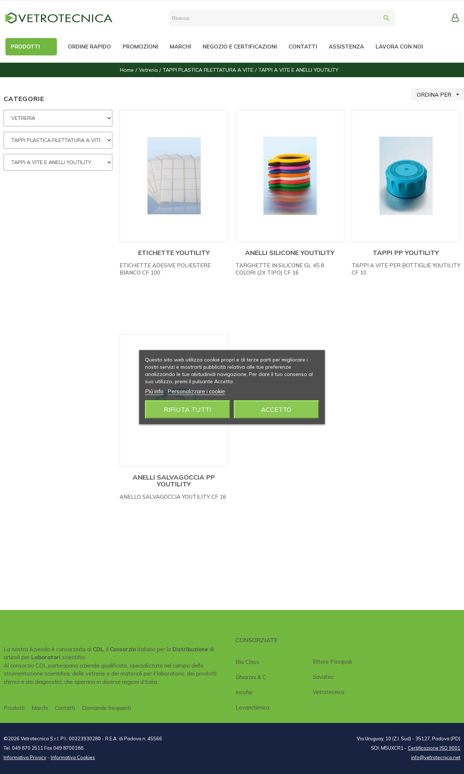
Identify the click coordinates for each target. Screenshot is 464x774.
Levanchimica (252, 707)
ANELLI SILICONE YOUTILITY (290, 252)
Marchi (40, 707)
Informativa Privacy (25, 757)
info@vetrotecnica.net (435, 757)
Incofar (244, 692)
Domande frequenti (106, 707)
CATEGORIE (24, 99)
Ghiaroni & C (251, 677)
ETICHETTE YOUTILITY (174, 252)
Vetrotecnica (328, 692)
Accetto (276, 409)
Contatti (65, 707)
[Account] (455, 18)
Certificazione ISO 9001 (434, 748)
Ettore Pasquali (332, 661)
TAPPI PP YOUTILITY (406, 252)
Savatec (323, 676)
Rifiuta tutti (187, 409)
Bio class (247, 661)
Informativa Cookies (73, 757)
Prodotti (14, 707)
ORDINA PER (439, 94)
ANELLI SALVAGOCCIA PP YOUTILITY (174, 481)
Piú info (154, 391)
